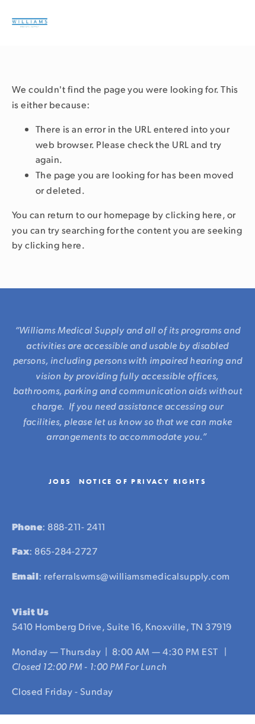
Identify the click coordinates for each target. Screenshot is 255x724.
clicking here (193, 214)
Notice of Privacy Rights (143, 481)
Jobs (60, 481)
